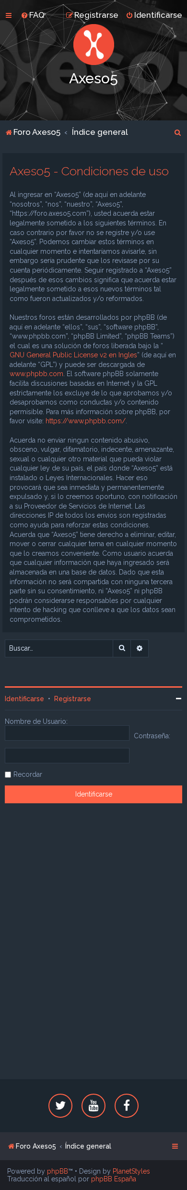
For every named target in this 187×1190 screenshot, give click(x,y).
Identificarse (24, 699)
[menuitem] (33, 15)
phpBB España (113, 1179)
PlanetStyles (131, 1171)
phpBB (57, 1171)
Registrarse (72, 699)
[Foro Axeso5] (93, 44)
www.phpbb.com (36, 374)
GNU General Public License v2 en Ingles (73, 355)
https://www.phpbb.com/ (86, 421)
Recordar (27, 774)
